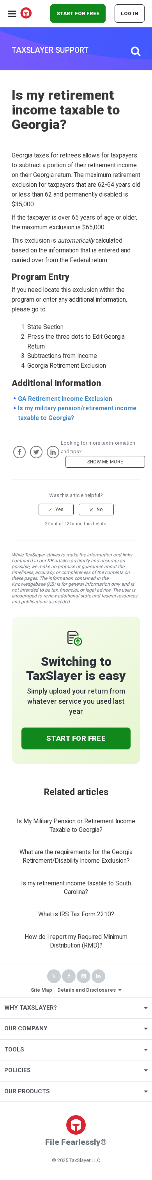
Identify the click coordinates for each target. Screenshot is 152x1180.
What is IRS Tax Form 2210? (76, 914)
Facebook (19, 452)
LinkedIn (53, 452)
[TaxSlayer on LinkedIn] (98, 976)
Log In (129, 13)
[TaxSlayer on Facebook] (69, 976)
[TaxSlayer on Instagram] (83, 976)
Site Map (41, 990)
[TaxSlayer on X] (54, 976)
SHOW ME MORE (105, 462)
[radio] (56, 509)
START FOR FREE (78, 13)
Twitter (36, 452)
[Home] (26, 13)
